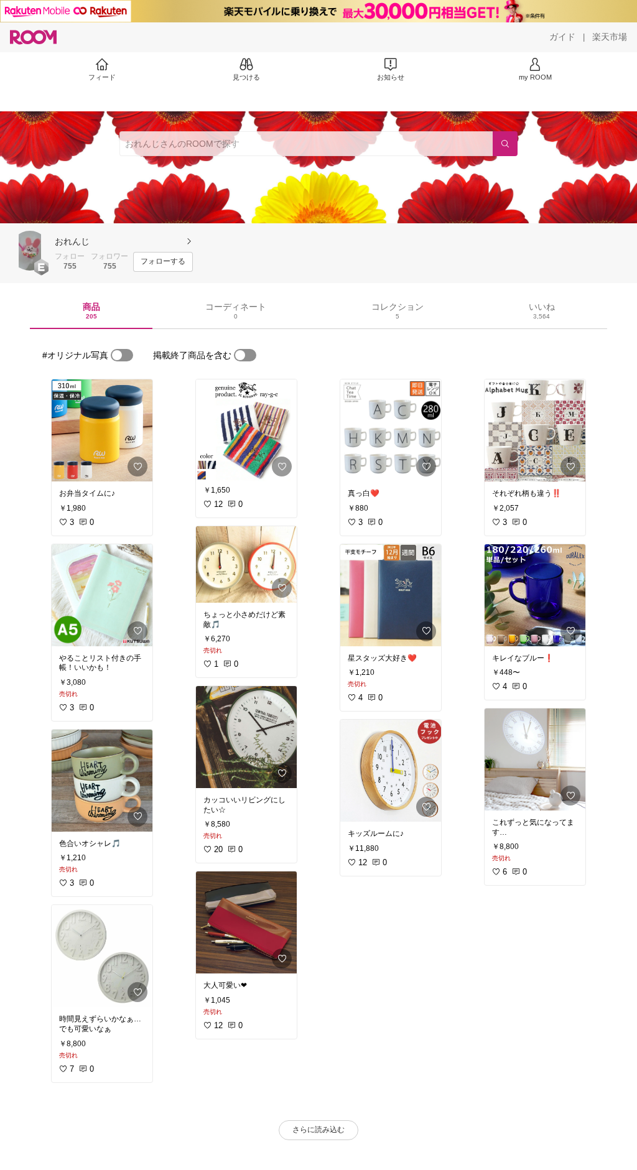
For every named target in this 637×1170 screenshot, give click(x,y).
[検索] (505, 143)
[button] (30, 251)
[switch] (122, 355)
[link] (102, 430)
